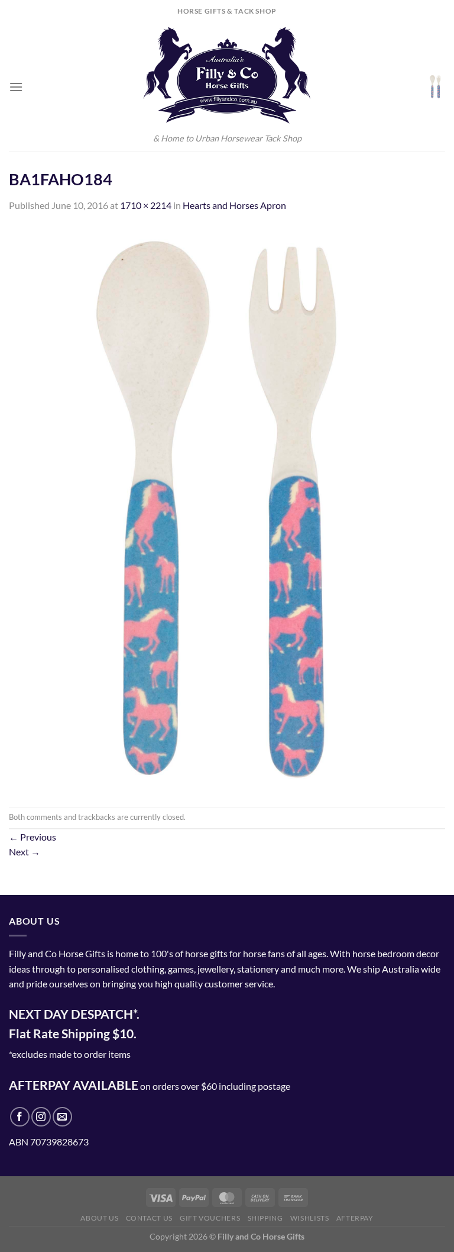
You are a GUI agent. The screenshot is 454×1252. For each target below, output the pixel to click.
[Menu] (16, 86)
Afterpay (355, 1218)
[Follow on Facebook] (20, 1117)
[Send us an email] (62, 1117)
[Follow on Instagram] (41, 1117)
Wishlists (309, 1218)
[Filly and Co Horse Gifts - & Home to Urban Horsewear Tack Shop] (227, 75)
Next (24, 851)
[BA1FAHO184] (227, 508)
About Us (99, 1218)
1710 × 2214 (145, 205)
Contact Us (149, 1218)
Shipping (265, 1218)
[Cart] (435, 87)
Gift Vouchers (210, 1218)
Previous (32, 836)
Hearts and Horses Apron (234, 205)
